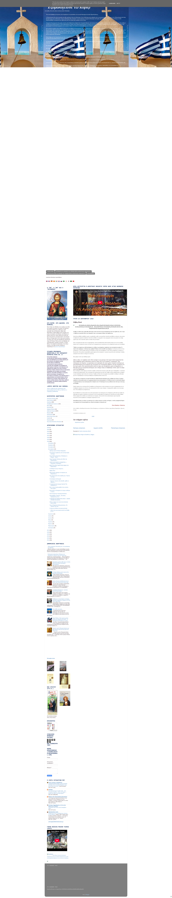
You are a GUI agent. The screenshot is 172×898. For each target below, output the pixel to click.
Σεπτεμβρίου (51, 449)
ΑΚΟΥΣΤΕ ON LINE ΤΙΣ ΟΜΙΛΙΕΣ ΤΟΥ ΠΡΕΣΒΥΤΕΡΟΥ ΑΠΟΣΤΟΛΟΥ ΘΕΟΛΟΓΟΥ (66, 273)
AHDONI (50, 789)
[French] (49, 281)
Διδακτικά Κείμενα (51, 411)
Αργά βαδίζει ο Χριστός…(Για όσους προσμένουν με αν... (58, 496)
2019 (48, 439)
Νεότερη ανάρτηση (79, 428)
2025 (48, 427)
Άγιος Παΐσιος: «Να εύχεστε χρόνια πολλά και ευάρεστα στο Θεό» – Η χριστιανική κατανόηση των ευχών (60, 619)
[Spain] (54, 281)
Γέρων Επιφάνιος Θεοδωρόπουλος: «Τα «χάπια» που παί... (58, 506)
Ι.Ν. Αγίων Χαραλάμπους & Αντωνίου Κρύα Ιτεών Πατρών (57, 806)
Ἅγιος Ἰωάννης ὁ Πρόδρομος (55, 782)
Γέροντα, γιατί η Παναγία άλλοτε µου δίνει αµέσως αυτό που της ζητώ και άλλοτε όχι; (61, 629)
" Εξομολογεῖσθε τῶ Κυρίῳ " (69, 7)
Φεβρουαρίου (51, 525)
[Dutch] (59, 281)
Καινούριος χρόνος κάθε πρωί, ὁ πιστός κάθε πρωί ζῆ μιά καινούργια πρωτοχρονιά (61, 563)
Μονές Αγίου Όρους (51, 416)
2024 (48, 429)
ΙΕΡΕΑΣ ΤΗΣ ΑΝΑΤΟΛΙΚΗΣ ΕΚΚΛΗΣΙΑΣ (57, 796)
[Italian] (57, 281)
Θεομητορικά (50, 414)
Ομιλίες (48, 418)
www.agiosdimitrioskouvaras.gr (55, 821)
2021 (48, 435)
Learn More (112, 3)
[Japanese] (66, 281)
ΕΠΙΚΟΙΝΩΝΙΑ (90, 273)
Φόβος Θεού (52, 470)
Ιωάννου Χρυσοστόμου (60, 346)
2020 (48, 437)
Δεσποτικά (49, 407)
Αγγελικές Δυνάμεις (51, 398)
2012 (48, 540)
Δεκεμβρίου (51, 443)
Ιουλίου (50, 515)
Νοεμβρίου (50, 445)
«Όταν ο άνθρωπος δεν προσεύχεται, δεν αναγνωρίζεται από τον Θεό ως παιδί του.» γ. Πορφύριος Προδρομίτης (57, 390)
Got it (118, 3)
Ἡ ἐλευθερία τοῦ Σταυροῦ (55, 478)
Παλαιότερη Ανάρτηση (118, 428)
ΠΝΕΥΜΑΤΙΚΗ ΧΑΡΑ (53, 812)
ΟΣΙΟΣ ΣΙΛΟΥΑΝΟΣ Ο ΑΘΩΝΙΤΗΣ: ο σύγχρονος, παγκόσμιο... (58, 463)
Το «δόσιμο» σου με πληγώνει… (57, 468)
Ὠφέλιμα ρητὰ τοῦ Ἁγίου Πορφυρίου (58, 450)
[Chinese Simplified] (74, 281)
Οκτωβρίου (51, 447)
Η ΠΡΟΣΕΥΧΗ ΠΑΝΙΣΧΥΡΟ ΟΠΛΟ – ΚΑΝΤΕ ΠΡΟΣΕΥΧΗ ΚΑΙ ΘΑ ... (60, 499)
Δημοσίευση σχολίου (79, 422)
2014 (48, 536)
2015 (48, 534)
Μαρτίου (50, 523)
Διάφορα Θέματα (51, 409)
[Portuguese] (64, 281)
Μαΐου (49, 519)
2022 (48, 433)
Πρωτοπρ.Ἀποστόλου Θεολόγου (54, 421)
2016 (48, 532)
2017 (48, 530)
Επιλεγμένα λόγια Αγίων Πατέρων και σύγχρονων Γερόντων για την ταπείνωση (57, 555)
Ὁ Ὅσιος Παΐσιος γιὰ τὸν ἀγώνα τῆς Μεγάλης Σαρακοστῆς (61, 573)
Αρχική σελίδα (50, 271)
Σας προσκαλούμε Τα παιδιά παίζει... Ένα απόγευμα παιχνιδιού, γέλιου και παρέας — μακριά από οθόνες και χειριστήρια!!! (57, 792)
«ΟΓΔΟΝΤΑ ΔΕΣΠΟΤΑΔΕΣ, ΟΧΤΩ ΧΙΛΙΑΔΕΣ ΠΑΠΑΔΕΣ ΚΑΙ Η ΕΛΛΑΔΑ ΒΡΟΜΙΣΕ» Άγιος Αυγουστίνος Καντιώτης (57, 785)
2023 (48, 431)
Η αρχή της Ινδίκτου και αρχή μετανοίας (58, 508)
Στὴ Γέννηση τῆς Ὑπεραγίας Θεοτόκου (58, 493)
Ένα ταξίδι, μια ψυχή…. (58, 609)
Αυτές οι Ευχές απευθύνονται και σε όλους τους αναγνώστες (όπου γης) (61, 581)
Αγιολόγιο (49, 402)
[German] (52, 281)
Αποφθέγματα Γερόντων (52, 403)
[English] (47, 281)
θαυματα (49, 412)
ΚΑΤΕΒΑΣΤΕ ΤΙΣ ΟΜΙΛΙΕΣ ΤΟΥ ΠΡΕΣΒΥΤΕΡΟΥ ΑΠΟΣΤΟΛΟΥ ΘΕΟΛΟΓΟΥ (73, 271)
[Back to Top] (171, 896)
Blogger (87, 894)
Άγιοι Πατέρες (50, 400)
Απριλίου (50, 521)
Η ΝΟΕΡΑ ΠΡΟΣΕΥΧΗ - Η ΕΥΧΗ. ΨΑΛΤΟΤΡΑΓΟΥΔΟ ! (60, 590)
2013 (48, 538)
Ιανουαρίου (50, 527)
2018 (48, 441)
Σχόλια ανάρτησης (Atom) (85, 431)
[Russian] (62, 281)
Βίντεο (48, 405)
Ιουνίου (50, 517)
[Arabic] (71, 281)
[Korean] (69, 281)
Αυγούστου (50, 513)
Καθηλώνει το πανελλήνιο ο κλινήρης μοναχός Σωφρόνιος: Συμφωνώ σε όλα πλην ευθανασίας (61, 600)
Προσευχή (49, 419)
